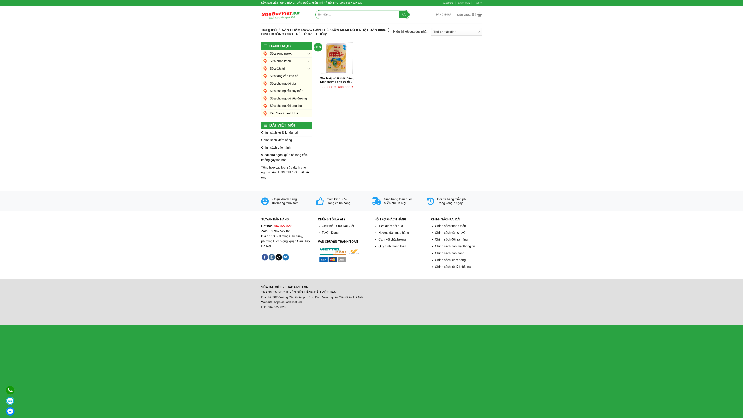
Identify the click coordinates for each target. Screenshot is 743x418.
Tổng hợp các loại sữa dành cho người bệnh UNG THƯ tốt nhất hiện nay (286, 172)
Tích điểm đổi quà (390, 226)
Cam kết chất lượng (392, 239)
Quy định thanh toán (392, 246)
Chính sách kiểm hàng (276, 140)
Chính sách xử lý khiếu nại (279, 132)
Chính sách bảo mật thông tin (455, 246)
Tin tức (478, 2)
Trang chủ (269, 30)
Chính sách (464, 2)
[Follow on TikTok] (279, 257)
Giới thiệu (448, 2)
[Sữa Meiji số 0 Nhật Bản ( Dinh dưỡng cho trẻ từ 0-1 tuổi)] (337, 58)
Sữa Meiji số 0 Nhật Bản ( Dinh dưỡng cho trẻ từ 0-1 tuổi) (337, 80)
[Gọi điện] (10, 390)
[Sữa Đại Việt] (280, 15)
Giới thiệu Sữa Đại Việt (338, 226)
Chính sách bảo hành (276, 147)
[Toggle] (308, 53)
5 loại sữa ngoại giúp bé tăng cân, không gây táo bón (284, 157)
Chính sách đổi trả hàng (451, 239)
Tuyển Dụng (330, 232)
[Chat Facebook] (10, 411)
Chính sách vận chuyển (451, 232)
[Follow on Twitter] (285, 257)
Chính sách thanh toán (450, 226)
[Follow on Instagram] (272, 257)
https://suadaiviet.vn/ (288, 302)
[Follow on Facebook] (265, 257)
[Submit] (404, 14)
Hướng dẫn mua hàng (393, 232)
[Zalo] (10, 401)
